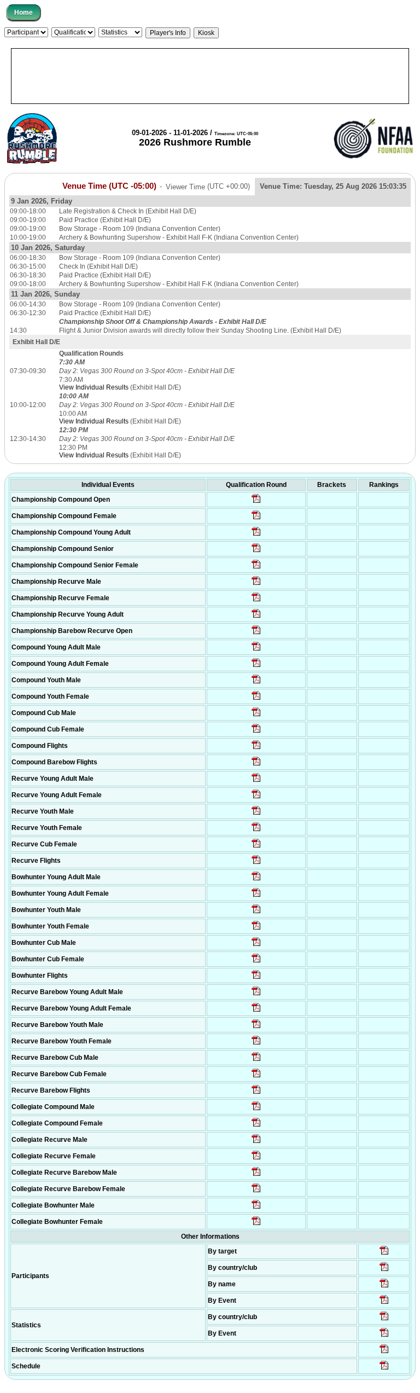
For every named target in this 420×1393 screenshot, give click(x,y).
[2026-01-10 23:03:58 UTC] (384, 1352)
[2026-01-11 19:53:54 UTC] (256, 535)
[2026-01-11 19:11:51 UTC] (256, 1159)
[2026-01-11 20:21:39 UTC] (256, 1109)
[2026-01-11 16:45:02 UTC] (256, 568)
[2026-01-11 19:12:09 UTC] (256, 765)
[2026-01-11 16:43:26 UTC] (256, 601)
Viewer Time (208, 186)
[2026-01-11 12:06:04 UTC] (384, 1369)
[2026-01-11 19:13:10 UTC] (256, 978)
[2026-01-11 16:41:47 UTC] (256, 584)
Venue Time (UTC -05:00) (109, 186)
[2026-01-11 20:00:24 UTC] (256, 633)
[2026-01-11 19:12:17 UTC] (256, 863)
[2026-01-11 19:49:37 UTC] (256, 551)
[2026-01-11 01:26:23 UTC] (384, 1254)
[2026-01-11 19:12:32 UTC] (256, 1126)
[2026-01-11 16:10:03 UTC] (256, 650)
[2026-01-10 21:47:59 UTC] (384, 1320)
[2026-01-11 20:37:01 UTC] (256, 502)
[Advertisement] (210, 76)
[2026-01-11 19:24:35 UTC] (256, 748)
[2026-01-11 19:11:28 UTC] (256, 1142)
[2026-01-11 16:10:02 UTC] (256, 666)
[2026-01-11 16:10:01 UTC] (256, 945)
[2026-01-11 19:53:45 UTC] (256, 519)
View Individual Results (94, 387)
